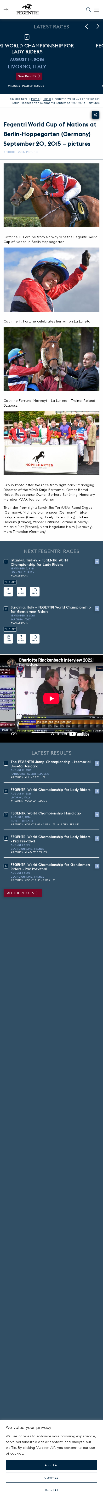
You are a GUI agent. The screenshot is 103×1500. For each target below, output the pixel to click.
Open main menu (96, 9)
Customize (51, 1477)
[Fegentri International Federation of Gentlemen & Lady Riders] (27, 9)
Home (35, 98)
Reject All (51, 1490)
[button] (86, 26)
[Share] (95, 115)
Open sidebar (6, 9)
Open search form (88, 9)
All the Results (20, 893)
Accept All (51, 1465)
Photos (47, 98)
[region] (51, 1460)
